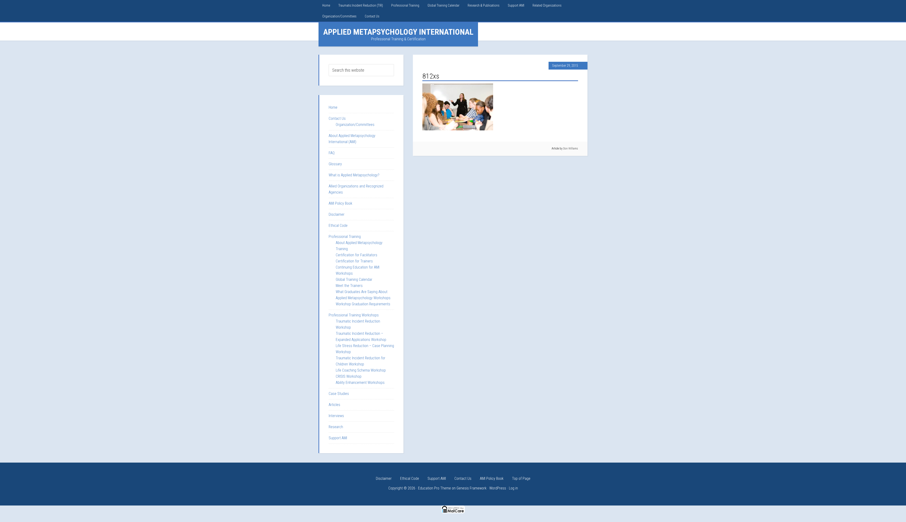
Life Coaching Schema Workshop (361, 370)
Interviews (336, 416)
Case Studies (339, 393)
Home (333, 107)
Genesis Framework (472, 488)
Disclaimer (336, 214)
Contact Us (337, 118)
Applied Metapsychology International (398, 32)
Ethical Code (338, 225)
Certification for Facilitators (356, 255)
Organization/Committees (355, 124)
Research (336, 427)
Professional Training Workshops (354, 315)
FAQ (332, 153)
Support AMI (338, 438)
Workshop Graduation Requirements (363, 304)
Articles (334, 404)
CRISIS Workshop (348, 376)
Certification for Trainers (354, 261)
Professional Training (345, 236)
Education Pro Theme (434, 488)
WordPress (497, 488)
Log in (513, 488)
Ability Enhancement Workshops (360, 382)
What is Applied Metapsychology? (354, 175)
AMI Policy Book (340, 203)
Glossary (335, 164)
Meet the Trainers (349, 285)
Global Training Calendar (354, 279)
